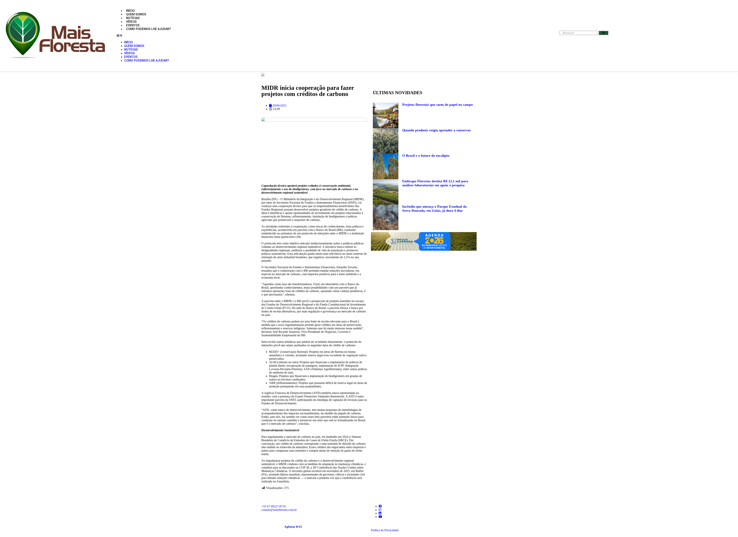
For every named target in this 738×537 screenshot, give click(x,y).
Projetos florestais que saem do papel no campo (437, 105)
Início (130, 10)
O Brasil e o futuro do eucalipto (425, 155)
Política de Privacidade (385, 530)
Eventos (133, 25)
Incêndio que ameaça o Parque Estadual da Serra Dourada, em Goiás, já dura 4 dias (434, 208)
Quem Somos (136, 14)
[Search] (603, 33)
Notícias (133, 18)
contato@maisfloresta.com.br (279, 509)
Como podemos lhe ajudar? (148, 29)
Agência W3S (293, 526)
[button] (332, 35)
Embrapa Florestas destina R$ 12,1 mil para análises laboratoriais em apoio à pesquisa (435, 183)
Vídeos (131, 21)
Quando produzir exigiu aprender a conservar (436, 130)
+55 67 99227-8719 (273, 506)
